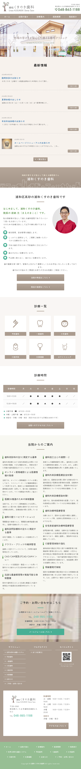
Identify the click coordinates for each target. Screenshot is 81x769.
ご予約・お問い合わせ (14, 683)
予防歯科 (10, 657)
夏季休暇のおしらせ (11, 99)
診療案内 (40, 16)
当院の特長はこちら (39, 277)
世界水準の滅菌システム (15, 652)
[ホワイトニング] (64, 353)
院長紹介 (73, 16)
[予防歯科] (15, 330)
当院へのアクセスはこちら (39, 425)
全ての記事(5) (37, 652)
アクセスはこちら (56, 725)
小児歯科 (10, 666)
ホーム (7, 16)
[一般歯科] (40, 330)
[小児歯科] (64, 330)
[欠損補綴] (40, 353)
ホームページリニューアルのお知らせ (32, 142)
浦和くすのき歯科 (38, 763)
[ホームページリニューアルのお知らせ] (7, 147)
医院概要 (57, 16)
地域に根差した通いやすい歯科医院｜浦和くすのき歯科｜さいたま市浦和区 (19, 7)
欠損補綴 (10, 674)
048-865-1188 (43, 616)
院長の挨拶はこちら (39, 287)
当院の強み (23, 16)
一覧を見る (41, 159)
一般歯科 (10, 661)
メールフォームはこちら (39, 632)
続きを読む (74, 86)
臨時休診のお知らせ (11, 77)
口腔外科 (10, 670)
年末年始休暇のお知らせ (13, 121)
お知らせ (10, 679)
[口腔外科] (15, 353)
